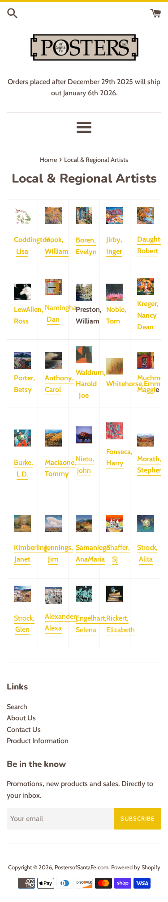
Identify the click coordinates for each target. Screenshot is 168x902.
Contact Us (24, 729)
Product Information (38, 740)
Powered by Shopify (135, 867)
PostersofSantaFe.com (81, 867)
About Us (21, 718)
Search (17, 706)
